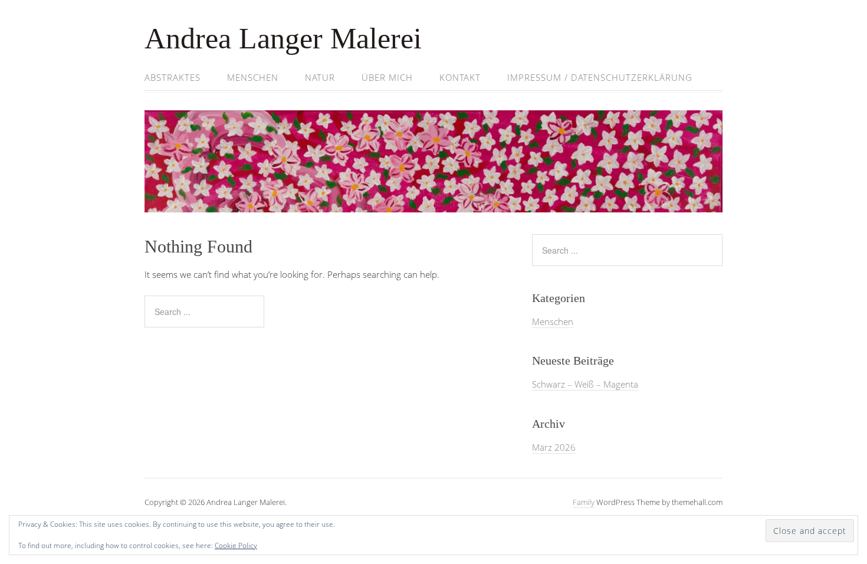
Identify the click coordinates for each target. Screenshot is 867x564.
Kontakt (460, 77)
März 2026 (554, 447)
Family (584, 502)
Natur (320, 77)
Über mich (387, 77)
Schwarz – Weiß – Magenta (585, 384)
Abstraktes (172, 77)
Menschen (252, 77)
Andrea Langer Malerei (283, 38)
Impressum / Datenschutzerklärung (599, 77)
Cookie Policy (236, 545)
